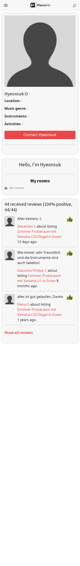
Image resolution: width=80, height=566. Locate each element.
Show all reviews (18, 332)
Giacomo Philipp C (32, 270)
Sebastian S (26, 226)
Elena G (23, 304)
